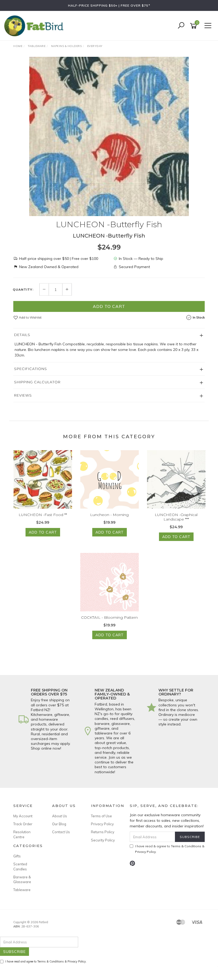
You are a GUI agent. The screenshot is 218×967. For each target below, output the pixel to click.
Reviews (23, 395)
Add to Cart (109, 306)
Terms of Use (101, 816)
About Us (59, 816)
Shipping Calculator (37, 382)
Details (22, 335)
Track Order (22, 824)
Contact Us (61, 832)
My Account (22, 816)
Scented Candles (20, 866)
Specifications (30, 369)
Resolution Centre (22, 834)
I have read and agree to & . (46, 961)
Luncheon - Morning (109, 514)
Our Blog (59, 824)
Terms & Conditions (186, 846)
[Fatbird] (35, 25)
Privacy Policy (102, 824)
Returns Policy (102, 832)
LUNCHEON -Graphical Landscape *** (176, 517)
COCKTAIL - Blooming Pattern (109, 617)
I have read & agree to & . (169, 849)
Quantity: (23, 289)
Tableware (22, 890)
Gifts (17, 856)
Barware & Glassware (22, 879)
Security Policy (103, 840)
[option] (109, 136)
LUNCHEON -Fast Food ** (43, 514)
